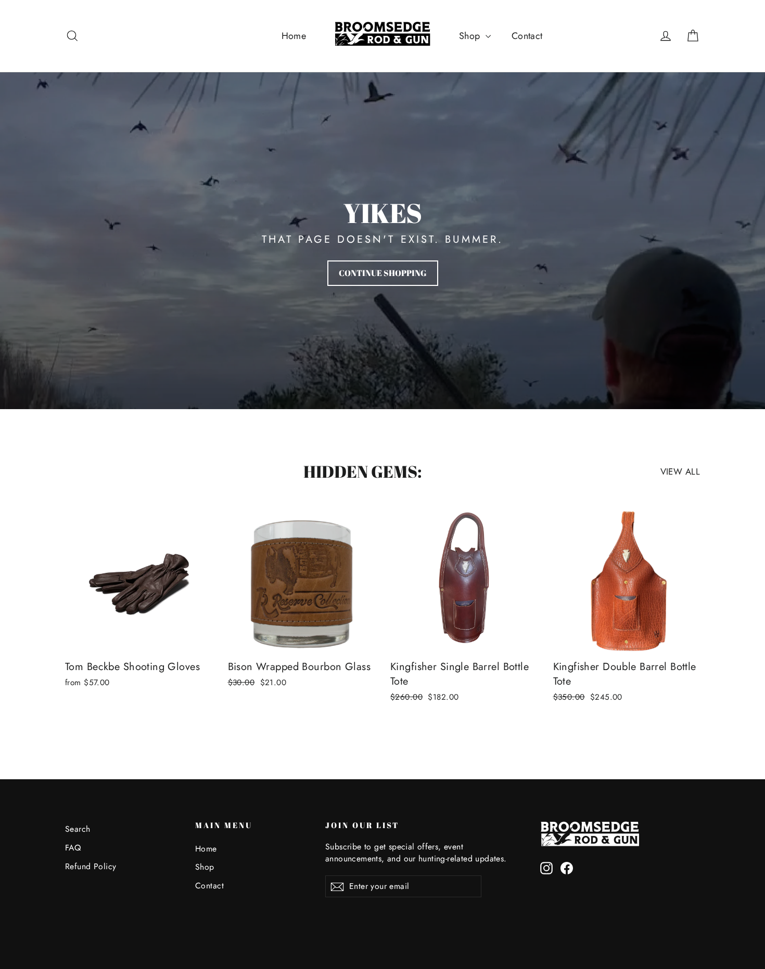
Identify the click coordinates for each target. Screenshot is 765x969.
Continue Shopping (383, 273)
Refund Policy (91, 866)
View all (680, 471)
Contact (527, 36)
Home (294, 36)
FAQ (73, 848)
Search (78, 829)
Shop (471, 36)
